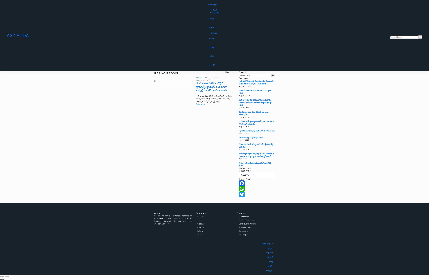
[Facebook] (257, 183)
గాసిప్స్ (212, 56)
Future (200, 231)
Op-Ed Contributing (247, 220)
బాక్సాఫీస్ (212, 65)
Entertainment (211, 77)
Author (199, 77)
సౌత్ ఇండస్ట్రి (214, 13)
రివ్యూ (212, 47)
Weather (200, 224)
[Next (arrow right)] (3, 279)
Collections (243, 231)
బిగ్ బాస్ (212, 39)
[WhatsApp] (257, 189)
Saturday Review (246, 234)
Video (199, 220)
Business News (245, 227)
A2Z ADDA (18, 35)
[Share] (3, 276)
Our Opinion (244, 217)
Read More (200, 104)
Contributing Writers (247, 224)
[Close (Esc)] (1, 276)
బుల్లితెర (212, 27)
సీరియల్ (214, 33)
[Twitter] (257, 194)
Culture (200, 227)
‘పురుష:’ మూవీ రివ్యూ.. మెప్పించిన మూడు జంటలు (257, 131)
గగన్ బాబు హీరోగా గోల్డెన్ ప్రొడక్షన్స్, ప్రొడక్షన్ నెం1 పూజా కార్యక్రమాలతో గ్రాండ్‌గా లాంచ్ (211, 87)
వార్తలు (212, 18)
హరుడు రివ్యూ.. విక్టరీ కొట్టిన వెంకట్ (251, 137)
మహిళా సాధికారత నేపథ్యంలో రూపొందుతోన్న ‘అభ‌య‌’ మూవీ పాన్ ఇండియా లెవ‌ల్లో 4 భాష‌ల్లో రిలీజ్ (255, 102)
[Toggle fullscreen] (5, 276)
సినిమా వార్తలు (212, 4)
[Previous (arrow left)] (1, 279)
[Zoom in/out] (8, 276)
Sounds (200, 217)
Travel (200, 234)
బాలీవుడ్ (214, 10)
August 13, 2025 (203, 80)
